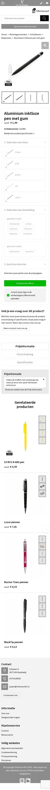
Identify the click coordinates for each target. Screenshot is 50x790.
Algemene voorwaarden (12, 748)
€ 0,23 (10, 586)
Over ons (5, 713)
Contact (5, 730)
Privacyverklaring (9, 756)
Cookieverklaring (9, 752)
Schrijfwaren (35, 34)
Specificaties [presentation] (25, 362)
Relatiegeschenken (18, 34)
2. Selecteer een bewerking (19, 210)
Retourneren (7, 734)
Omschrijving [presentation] (25, 354)
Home (4, 34)
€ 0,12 (10, 646)
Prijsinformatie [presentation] (24, 346)
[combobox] (20, 18)
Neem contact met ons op (15, 328)
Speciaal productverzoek (25, 26)
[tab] (25, 346)
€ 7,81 (10, 526)
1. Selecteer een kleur (16, 142)
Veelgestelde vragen (10, 717)
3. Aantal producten (15, 264)
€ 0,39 (10, 466)
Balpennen (6, 38)
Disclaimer (6, 760)
